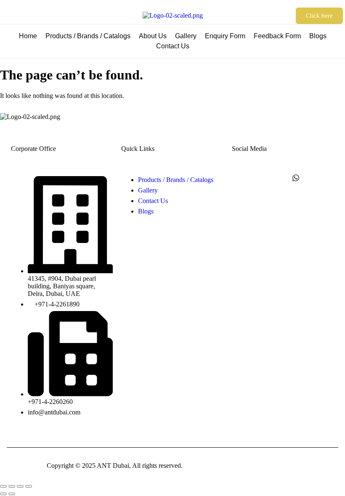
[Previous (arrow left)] (3, 494)
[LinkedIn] (277, 177)
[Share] (20, 486)
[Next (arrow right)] (11, 494)
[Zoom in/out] (3, 486)
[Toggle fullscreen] (11, 486)
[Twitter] (258, 177)
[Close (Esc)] (28, 486)
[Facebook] (240, 177)
